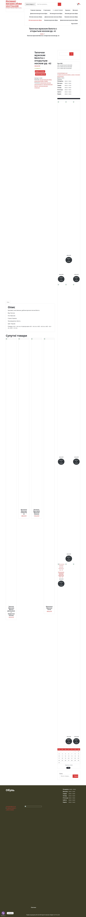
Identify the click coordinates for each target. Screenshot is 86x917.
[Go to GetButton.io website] (3, 915)
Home (42, 34)
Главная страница (36, 10)
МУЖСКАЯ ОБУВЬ (39, 81)
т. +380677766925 (58, 10)
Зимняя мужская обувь (51, 20)
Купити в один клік (40, 74)
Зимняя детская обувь (71, 13)
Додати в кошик (40, 71)
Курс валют (74, 23)
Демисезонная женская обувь (53, 17)
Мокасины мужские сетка (49, 608)
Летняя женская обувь (35, 17)
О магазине (47, 10)
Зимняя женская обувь (71, 17)
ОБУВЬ (46, 81)
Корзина (67, 10)
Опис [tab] (8, 302)
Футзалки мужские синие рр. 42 (24, 512)
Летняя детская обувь (56, 13)
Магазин (75, 10)
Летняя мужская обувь (35, 20)
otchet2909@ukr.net (62, 73)
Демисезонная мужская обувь (69, 20)
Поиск (61, 773)
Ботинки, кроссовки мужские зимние (36, 512)
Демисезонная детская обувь (38, 13)
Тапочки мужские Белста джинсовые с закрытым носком (11, 611)
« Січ (68, 767)
